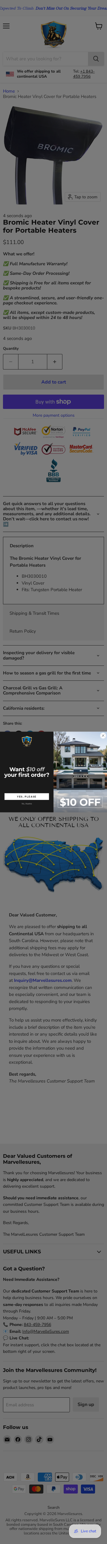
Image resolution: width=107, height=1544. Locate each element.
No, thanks (27, 804)
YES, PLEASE (27, 796)
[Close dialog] (103, 735)
